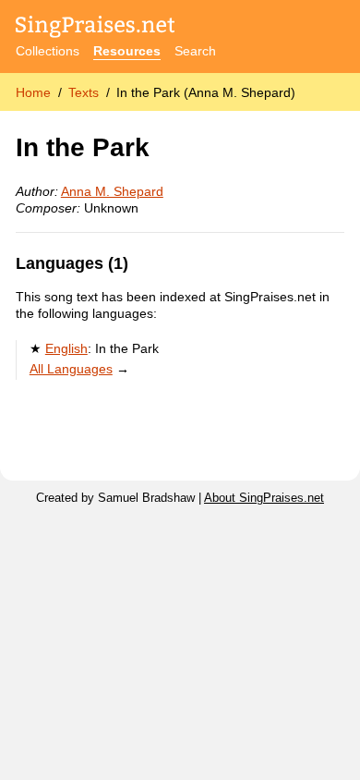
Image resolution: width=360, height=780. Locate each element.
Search (195, 50)
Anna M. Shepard (112, 191)
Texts (83, 92)
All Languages (71, 368)
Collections (47, 50)
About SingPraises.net (264, 498)
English (66, 348)
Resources (127, 50)
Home (33, 92)
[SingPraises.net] (95, 28)
